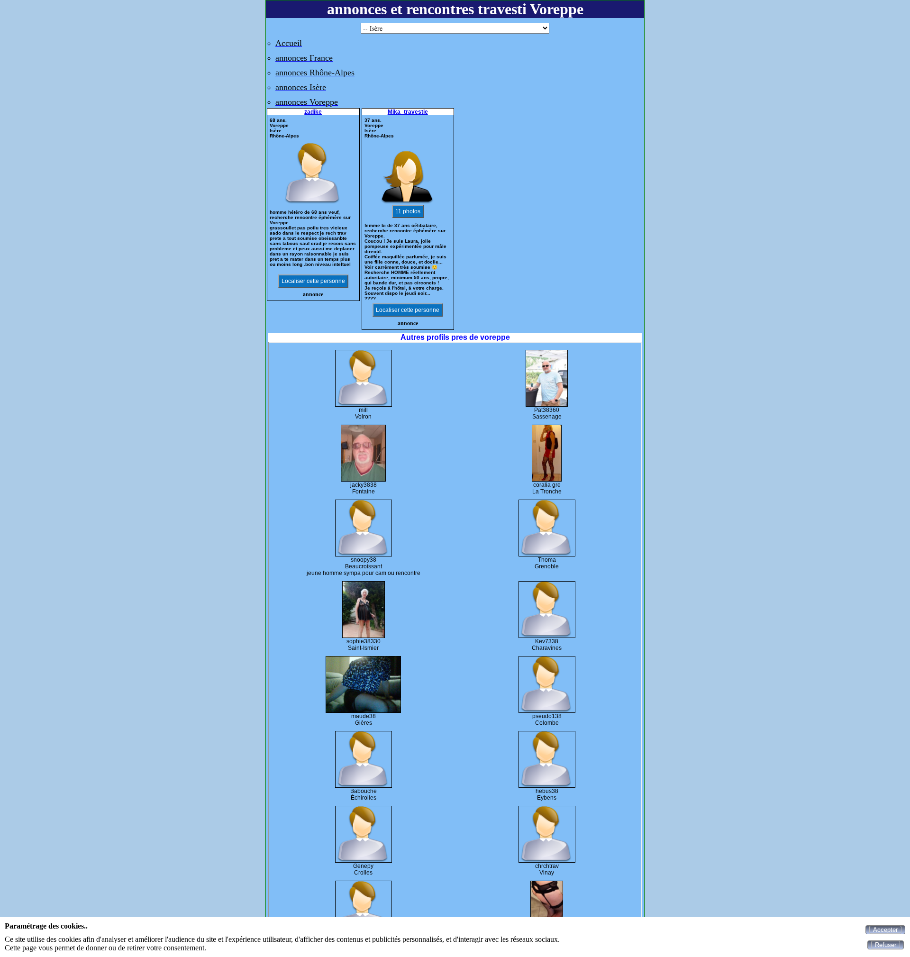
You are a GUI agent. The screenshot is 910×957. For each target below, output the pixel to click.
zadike (313, 112)
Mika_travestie (408, 112)
